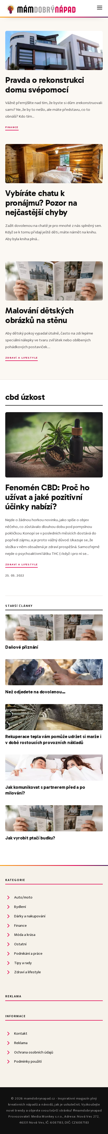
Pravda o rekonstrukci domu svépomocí (44, 84)
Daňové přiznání (21, 647)
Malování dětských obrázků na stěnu (39, 315)
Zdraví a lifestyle (21, 358)
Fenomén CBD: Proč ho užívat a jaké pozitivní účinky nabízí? (47, 496)
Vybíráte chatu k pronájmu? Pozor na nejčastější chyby (41, 202)
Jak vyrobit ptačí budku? (30, 838)
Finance (12, 128)
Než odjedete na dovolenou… (35, 691)
